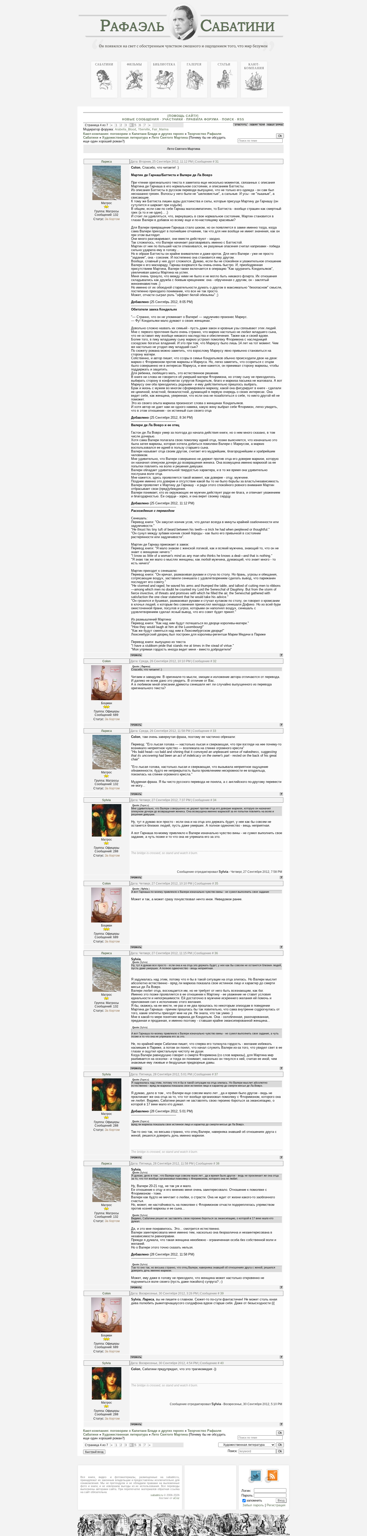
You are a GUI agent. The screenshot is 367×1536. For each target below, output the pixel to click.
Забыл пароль (253, 1505)
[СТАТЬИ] (286, 60)
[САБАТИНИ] (278, 60)
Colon (106, 661)
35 (216, 883)
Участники (172, 119)
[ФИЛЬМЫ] (280, 60)
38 (217, 1163)
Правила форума (202, 119)
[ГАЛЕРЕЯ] (284, 60)
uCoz (176, 1498)
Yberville (144, 129)
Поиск (228, 119)
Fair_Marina (160, 129)
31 (217, 161)
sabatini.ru (157, 1495)
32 (214, 661)
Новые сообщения (140, 119)
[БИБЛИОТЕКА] (282, 60)
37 (216, 1074)
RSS (240, 119)
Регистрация (276, 1505)
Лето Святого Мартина (170, 137)
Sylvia (106, 800)
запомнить (254, 1500)
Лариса (106, 161)
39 (222, 1293)
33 (214, 731)
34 (214, 800)
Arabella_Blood (125, 129)
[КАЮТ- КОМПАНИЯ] (288, 60)
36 (216, 953)
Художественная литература (125, 137)
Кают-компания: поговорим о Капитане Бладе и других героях (133, 134)
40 (222, 1363)
